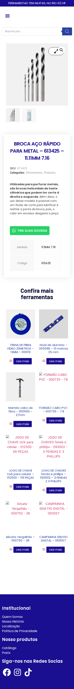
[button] (7, 15)
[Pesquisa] (67, 31)
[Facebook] (7, 672)
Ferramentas (34, 172)
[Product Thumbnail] (56, 51)
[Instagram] (17, 672)
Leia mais (22, 361)
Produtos (50, 172)
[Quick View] (11, 361)
